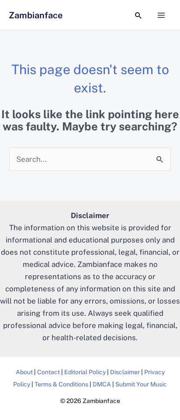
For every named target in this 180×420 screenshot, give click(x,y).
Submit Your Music (141, 384)
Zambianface (35, 15)
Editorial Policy (85, 372)
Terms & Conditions (61, 384)
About (24, 372)
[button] (138, 15)
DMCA (102, 384)
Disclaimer (125, 372)
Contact (48, 372)
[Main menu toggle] (162, 15)
